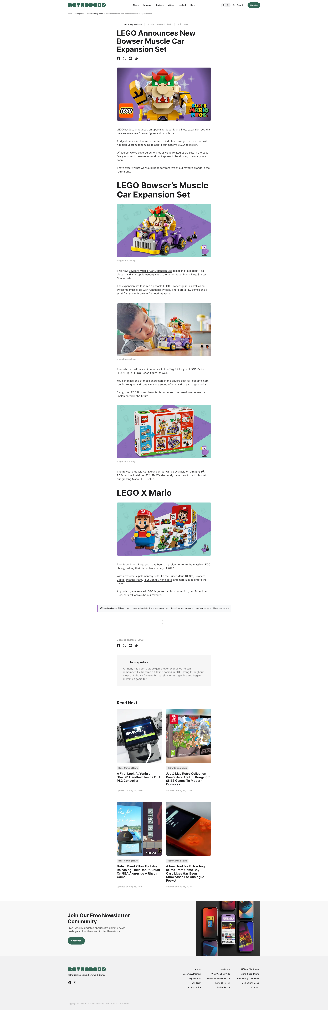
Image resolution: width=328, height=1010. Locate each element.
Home (70, 14)
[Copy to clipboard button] (136, 58)
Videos (171, 5)
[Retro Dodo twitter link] (74, 982)
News (136, 5)
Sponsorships (194, 987)
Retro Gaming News (95, 14)
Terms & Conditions (249, 974)
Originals (147, 5)
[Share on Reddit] (130, 58)
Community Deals (250, 983)
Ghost (112, 1003)
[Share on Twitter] (124, 58)
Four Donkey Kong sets (158, 579)
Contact (255, 987)
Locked (182, 5)
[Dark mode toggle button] (225, 5)
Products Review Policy (218, 978)
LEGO (120, 129)
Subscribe (76, 940)
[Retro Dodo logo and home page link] (87, 5)
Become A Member (192, 974)
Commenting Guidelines (247, 978)
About (198, 969)
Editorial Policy (222, 983)
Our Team (196, 983)
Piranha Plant (134, 579)
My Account (195, 978)
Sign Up (254, 5)
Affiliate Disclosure (250, 969)
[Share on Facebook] (119, 58)
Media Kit (225, 969)
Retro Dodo (125, 1003)
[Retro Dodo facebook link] (70, 982)
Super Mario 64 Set (181, 576)
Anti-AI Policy (223, 987)
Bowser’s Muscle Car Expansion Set (150, 270)
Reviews (160, 5)
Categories (79, 14)
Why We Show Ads (220, 974)
